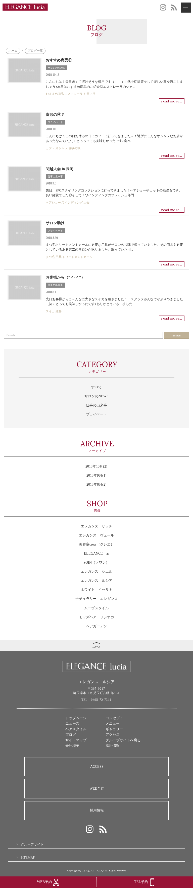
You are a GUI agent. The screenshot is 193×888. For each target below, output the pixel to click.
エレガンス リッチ (96, 526)
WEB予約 (96, 788)
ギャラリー (114, 729)
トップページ (75, 718)
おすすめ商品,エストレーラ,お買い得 (70, 94)
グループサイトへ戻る (123, 740)
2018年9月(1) (96, 475)
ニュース (72, 723)
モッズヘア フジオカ (96, 617)
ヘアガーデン (96, 626)
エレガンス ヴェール (96, 535)
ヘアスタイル (75, 729)
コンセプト (114, 718)
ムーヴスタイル (96, 608)
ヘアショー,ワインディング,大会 (67, 202)
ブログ (70, 735)
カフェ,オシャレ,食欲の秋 (63, 148)
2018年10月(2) (96, 466)
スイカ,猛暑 (54, 311)
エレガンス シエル (96, 571)
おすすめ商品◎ (59, 60)
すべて (96, 387)
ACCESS (97, 766)
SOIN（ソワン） (96, 562)
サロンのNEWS (56, 67)
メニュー (113, 723)
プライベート (55, 122)
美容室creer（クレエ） (96, 544)
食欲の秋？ (55, 114)
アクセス (113, 735)
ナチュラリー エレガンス (96, 599)
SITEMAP (28, 857)
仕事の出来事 (55, 176)
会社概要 (72, 746)
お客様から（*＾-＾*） (65, 277)
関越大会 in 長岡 (59, 169)
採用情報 (113, 746)
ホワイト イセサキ (96, 590)
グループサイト (32, 844)
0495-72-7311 (101, 700)
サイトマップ (75, 740)
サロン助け (55, 223)
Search (176, 335)
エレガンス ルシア (96, 581)
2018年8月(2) (96, 484)
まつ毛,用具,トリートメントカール (69, 257)
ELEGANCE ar (96, 553)
